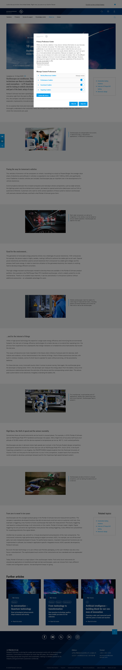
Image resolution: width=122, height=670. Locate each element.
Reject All (83, 104)
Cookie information (42, 63)
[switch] (82, 80)
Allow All (73, 104)
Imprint (39, 67)
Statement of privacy (43, 65)
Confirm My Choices (44, 95)
